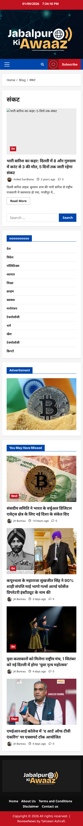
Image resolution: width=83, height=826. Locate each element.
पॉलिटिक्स (13, 266)
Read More (20, 202)
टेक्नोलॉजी (13, 317)
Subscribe (69, 64)
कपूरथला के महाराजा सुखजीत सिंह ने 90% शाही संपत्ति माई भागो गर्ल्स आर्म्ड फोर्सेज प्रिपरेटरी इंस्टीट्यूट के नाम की (40, 586)
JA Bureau (19, 521)
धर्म (9, 325)
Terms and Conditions (55, 801)
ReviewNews (26, 821)
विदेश (10, 257)
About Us (28, 801)
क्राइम (10, 291)
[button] (7, 64)
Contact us (50, 806)
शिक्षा (10, 283)
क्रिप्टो (10, 351)
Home (13, 801)
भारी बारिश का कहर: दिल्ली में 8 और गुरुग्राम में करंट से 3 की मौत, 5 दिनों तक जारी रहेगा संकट (41, 167)
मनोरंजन (12, 308)
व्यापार (11, 274)
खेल (9, 334)
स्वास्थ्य (11, 300)
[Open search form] (42, 64)
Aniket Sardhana (23, 179)
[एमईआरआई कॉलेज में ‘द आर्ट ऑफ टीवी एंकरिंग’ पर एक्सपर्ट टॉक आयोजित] (41, 702)
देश (13, 149)
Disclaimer (31, 806)
